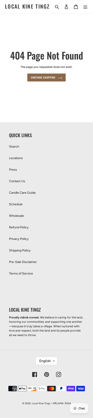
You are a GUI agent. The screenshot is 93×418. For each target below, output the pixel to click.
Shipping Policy (20, 250)
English (45, 361)
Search (14, 146)
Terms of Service (21, 273)
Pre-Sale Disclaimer (23, 262)
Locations (16, 158)
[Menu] (85, 6)
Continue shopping (43, 77)
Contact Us (17, 181)
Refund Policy (19, 227)
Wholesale (16, 216)
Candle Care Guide (22, 193)
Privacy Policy (19, 239)
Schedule (16, 204)
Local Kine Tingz (27, 6)
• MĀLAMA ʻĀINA (61, 403)
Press (13, 170)
